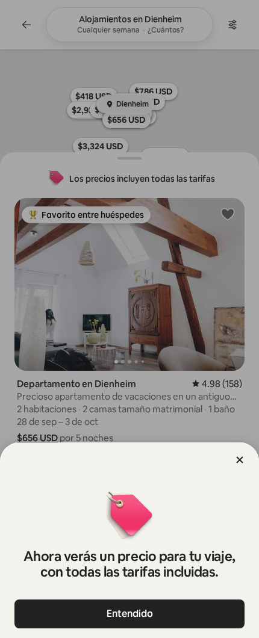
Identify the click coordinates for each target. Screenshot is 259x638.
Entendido (130, 613)
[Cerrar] (240, 460)
